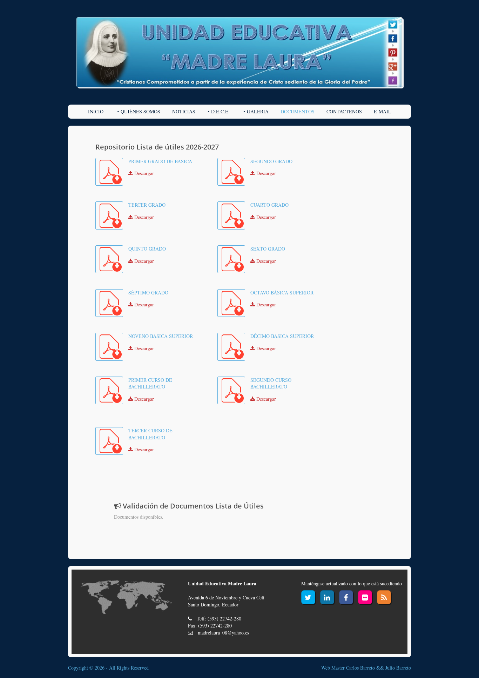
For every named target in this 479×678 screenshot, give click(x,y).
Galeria (258, 111)
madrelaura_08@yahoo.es (223, 632)
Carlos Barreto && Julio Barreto (378, 667)
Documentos (298, 111)
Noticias (183, 111)
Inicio (95, 111)
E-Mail (382, 111)
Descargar (143, 173)
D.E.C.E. (220, 111)
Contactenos (344, 111)
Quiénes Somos (140, 111)
